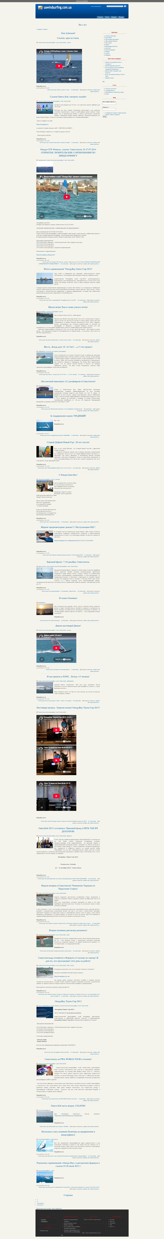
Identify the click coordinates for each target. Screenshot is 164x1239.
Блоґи (45, 29)
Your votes (108, 43)
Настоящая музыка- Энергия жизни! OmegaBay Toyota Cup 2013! (68, 707)
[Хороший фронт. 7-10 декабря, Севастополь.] (44, 578)
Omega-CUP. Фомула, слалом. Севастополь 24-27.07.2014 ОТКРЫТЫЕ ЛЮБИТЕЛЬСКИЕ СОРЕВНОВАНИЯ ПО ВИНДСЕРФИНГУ (68, 152)
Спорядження (110, 90)
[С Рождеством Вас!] (44, 491)
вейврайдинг (41, 351)
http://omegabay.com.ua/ (62, 976)
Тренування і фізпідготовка (114, 92)
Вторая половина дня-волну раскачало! (68, 930)
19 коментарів (77, 468)
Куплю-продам (110, 50)
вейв (39, 566)
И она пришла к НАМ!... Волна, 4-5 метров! (68, 676)
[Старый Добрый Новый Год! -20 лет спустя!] (44, 457)
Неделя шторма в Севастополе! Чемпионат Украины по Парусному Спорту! (68, 887)
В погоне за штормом (52, 351)
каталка (43, 566)
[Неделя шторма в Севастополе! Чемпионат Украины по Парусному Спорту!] (44, 905)
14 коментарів (92, 821)
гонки (40, 1005)
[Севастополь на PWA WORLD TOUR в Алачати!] (44, 1075)
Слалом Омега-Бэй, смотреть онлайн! (68, 96)
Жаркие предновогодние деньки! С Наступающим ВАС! (68, 527)
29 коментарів (77, 700)
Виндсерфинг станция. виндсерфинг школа (50, 311)
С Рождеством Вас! (68, 474)
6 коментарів (74, 89)
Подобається (41, 86)
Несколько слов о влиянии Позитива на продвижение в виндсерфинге (68, 1133)
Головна (100, 17)
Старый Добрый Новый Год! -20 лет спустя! (68, 442)
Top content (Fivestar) (112, 39)
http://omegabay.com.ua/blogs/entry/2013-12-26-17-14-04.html (73, 540)
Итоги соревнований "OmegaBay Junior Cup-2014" (68, 268)
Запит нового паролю (112, 114)
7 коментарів (74, 669)
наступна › (40, 1203)
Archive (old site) (110, 36)
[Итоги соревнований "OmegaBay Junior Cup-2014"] (44, 283)
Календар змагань (111, 46)
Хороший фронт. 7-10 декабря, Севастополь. (68, 561)
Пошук (104, 6)
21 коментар (81, 374)
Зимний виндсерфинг (44, 386)
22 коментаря (92, 878)
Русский (43, 1219)
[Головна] (54, 7)
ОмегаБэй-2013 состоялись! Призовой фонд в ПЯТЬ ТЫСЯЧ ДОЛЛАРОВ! (68, 830)
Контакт (108, 48)
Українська (44, 1221)
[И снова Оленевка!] (44, 614)
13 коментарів (81, 300)
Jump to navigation (82, 1)
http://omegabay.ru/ (42, 124)
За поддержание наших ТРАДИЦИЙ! (68, 415)
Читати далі (58, 89)
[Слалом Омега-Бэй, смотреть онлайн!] (44, 113)
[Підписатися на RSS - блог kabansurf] (49, 1208)
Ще (103, 81)
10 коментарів (77, 340)
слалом (69, 42)
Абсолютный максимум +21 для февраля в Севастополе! (68, 381)
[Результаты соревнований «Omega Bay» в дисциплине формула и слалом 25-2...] (44, 1182)
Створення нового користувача (115, 113)
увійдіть (95, 89)
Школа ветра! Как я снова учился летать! (68, 306)
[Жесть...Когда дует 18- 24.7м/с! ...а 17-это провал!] (44, 363)
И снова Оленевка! (68, 598)
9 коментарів (64, 522)
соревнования (42, 160)
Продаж (121, 17)
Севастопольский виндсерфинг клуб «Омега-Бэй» (52, 42)
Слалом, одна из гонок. (68, 37)
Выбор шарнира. (68, 1224)
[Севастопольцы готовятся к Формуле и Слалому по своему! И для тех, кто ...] (44, 977)
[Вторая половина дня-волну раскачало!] (44, 946)
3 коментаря (74, 142)
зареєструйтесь (94, 91)
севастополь (54, 1139)
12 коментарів (64, 263)
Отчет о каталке (55, 479)
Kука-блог (108, 37)
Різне (107, 94)
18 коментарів (87, 409)
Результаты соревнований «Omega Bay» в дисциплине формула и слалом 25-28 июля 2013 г (68, 1164)
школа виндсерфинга (44, 1110)
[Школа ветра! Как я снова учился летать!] (44, 323)
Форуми (113, 17)
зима (48, 566)
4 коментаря (87, 555)
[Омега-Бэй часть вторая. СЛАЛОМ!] (44, 1122)
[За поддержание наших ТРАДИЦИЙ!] (44, 430)
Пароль (105, 107)
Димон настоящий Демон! (68, 625)
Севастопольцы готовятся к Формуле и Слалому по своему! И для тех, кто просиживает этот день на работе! (68, 959)
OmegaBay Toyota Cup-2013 (68, 1001)
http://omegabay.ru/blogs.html (45, 255)
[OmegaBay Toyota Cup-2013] (44, 1017)
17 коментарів (92, 1156)
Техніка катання (110, 88)
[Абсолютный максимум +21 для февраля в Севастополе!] (44, 397)
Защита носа (109, 78)
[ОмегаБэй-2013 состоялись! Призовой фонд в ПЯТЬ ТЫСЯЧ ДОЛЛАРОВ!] (44, 847)
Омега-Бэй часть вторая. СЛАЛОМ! (68, 1105)
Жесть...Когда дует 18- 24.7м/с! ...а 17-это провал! (68, 346)
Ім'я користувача (109, 101)
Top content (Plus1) (111, 41)
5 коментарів (74, 435)
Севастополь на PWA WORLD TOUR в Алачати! (68, 1059)
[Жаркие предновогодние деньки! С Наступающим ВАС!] (44, 542)
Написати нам (44, 1230)
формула (69, 836)
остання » (40, 1205)
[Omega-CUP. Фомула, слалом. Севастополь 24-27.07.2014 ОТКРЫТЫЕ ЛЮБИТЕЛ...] (44, 172)
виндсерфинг (62, 351)
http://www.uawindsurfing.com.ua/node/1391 (68, 1115)
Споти (107, 17)
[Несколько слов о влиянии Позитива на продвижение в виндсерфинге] (44, 1151)
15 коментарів (81, 591)
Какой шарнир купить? (112, 65)
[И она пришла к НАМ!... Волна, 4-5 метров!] (44, 693)
